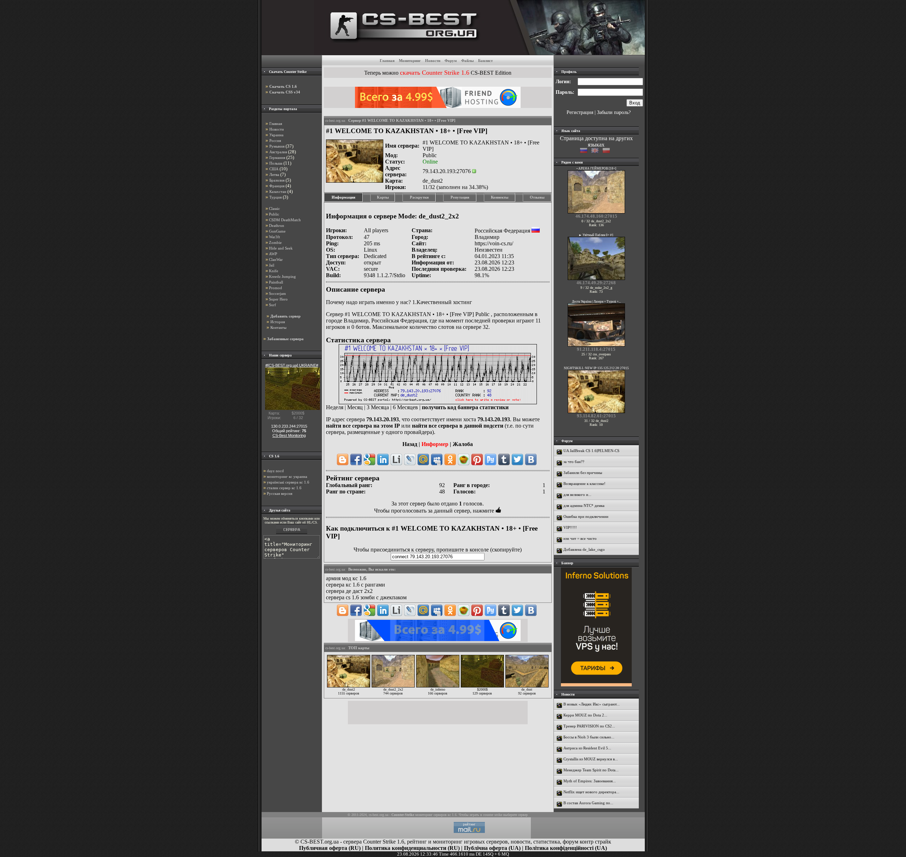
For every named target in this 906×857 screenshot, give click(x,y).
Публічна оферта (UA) (492, 848)
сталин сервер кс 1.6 (284, 488)
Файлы (467, 60)
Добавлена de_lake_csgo (584, 549)
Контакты (278, 327)
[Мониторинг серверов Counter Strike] (291, 534)
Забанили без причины (582, 472)
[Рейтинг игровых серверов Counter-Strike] (479, 53)
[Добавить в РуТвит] (490, 459)
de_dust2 (433, 181)
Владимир (487, 237)
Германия (277, 157)
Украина (276, 135)
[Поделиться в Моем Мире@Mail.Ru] (423, 459)
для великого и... (577, 494)
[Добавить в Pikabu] (463, 459)
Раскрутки (419, 197)
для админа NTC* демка (583, 505)
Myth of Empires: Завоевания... (589, 781)
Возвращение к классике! (584, 483)
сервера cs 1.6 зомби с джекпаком (366, 597)
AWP (273, 254)
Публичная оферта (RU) (330, 848)
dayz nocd (275, 471)
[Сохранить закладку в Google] (369, 459)
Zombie (275, 242)
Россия (275, 140)
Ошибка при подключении (585, 516)
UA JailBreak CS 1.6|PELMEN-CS (591, 451)
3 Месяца (378, 407)
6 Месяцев (405, 407)
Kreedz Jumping (282, 276)
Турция (275, 197)
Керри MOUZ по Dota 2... (585, 715)
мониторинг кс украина (287, 476)
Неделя (334, 407)
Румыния (277, 146)
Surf (272, 305)
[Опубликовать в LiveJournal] (409, 459)
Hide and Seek (281, 248)
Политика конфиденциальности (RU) (412, 848)
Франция (277, 186)
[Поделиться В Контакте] (531, 459)
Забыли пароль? (614, 112)
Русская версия (279, 493)
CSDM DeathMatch (285, 220)
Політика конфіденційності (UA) (566, 848)
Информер (435, 444)
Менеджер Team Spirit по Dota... (591, 770)
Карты (383, 197)
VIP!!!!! (570, 527)
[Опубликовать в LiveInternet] (396, 459)
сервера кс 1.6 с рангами (355, 585)
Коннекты (500, 197)
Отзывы (537, 197)
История (277, 322)
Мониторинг (410, 60)
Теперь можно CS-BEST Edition (437, 73)
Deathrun (276, 225)
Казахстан (277, 191)
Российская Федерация (503, 231)
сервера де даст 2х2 (349, 591)
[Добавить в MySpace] (436, 459)
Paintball (276, 282)
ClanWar (276, 259)
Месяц (355, 407)
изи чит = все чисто (580, 538)
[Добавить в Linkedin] (383, 459)
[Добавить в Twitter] (517, 459)
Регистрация (580, 112)
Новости (432, 60)
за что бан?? (573, 461)
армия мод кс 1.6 (346, 578)
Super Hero (278, 299)
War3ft (274, 237)
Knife (273, 271)
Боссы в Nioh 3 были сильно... (588, 737)
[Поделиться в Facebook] (356, 459)
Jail (271, 265)
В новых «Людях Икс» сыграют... (591, 704)
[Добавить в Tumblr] (504, 459)
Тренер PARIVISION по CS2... (589, 726)
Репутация (460, 197)
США (274, 169)
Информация (343, 197)
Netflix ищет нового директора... (591, 792)
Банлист (485, 60)
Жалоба (463, 444)
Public (274, 214)
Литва (274, 174)
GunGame (277, 231)
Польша (275, 163)
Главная (387, 60)
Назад (409, 444)
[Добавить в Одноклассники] (450, 459)
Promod (275, 288)
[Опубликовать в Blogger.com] (342, 459)
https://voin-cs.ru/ (494, 243)
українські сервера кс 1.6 (288, 482)
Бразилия (277, 180)
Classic (274, 208)
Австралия (278, 152)
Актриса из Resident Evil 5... (587, 748)
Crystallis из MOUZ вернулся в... (590, 759)
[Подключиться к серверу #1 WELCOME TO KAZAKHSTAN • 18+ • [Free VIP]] (474, 171)
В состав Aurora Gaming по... (588, 803)
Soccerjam (277, 293)
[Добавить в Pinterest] (477, 459)
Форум (451, 60)
